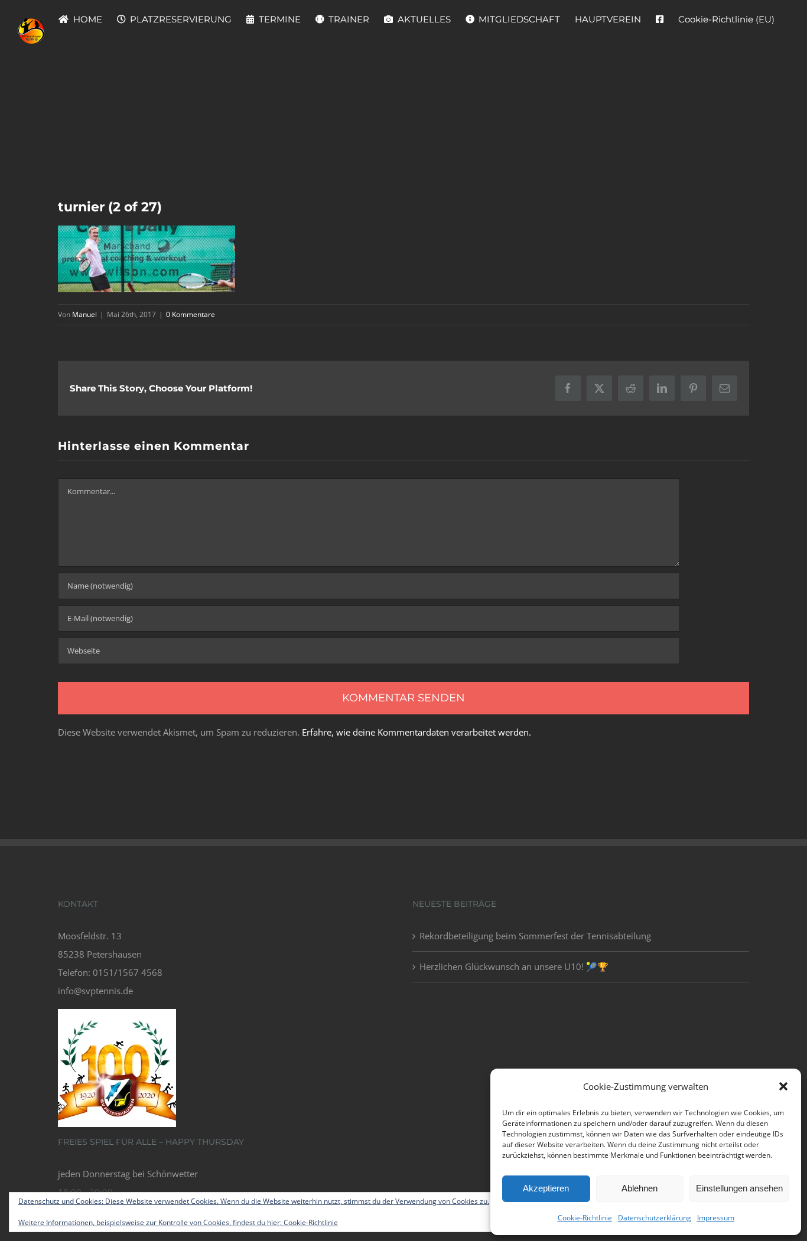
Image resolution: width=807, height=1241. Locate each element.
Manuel (84, 314)
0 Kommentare (190, 314)
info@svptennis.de (95, 991)
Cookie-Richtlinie (585, 1218)
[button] (783, 1086)
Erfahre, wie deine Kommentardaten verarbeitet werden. (416, 732)
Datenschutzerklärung (654, 1218)
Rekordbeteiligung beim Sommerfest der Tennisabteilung (535, 936)
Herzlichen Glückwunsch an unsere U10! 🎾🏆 (513, 966)
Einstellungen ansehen (739, 1188)
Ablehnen (639, 1188)
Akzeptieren (546, 1188)
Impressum (715, 1218)
